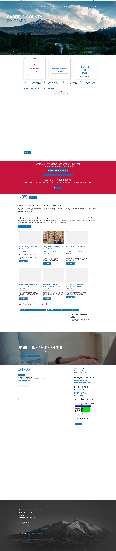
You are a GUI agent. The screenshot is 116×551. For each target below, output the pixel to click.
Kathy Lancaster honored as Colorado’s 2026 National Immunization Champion (53, 249)
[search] (96, 6)
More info (23, 261)
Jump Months (21, 377)
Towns (43, 6)
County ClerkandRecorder (85, 70)
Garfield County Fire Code (81, 393)
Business (53, 6)
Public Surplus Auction (80, 372)
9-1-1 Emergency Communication (82, 382)
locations (32, 533)
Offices (32, 6)
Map (20, 519)
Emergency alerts (78, 370)
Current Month (61, 91)
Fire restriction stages (79, 395)
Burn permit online (79, 392)
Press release (62, 222)
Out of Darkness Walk (23, 213)
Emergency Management (80, 380)
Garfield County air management (83, 413)
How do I (22, 6)
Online (77, 6)
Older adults (65, 6)
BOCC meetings (34, 69)
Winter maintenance (79, 374)
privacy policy (39, 533)
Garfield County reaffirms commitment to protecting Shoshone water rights (76, 249)
